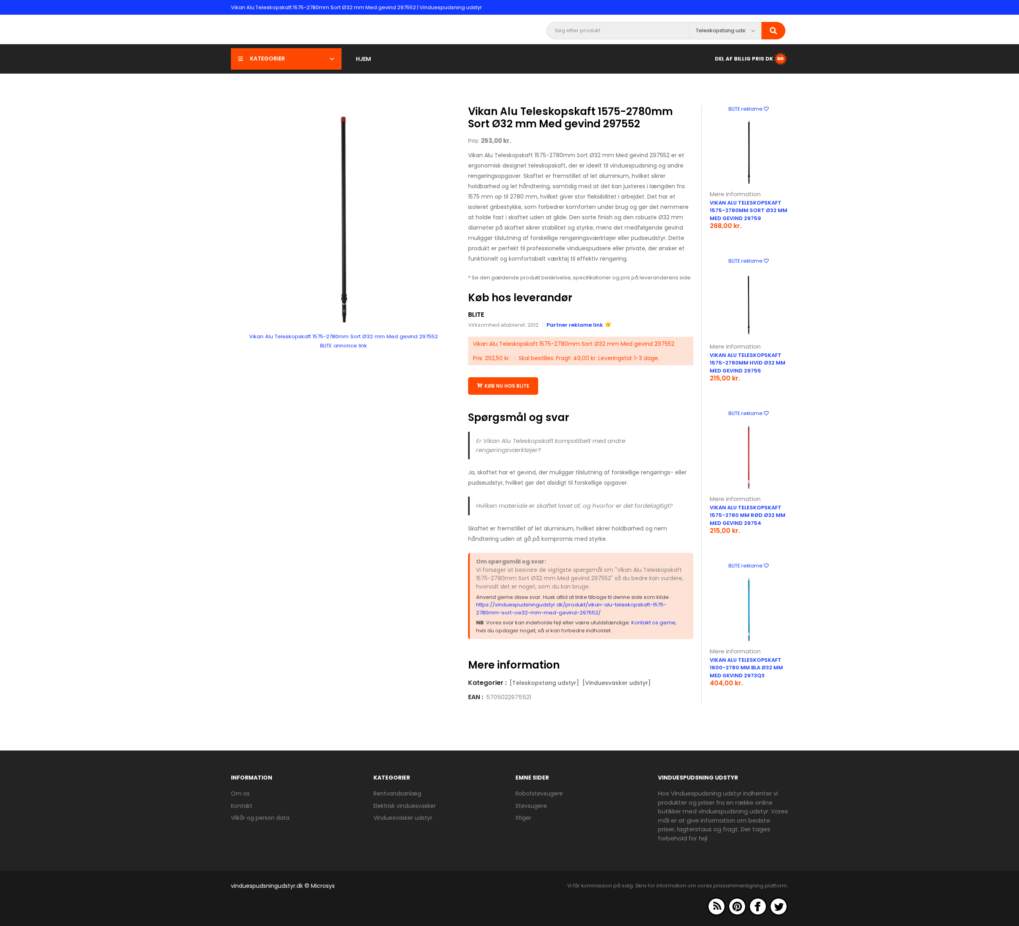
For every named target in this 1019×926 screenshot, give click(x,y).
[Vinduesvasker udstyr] (616, 683)
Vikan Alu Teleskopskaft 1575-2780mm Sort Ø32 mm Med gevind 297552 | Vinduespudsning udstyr (356, 7)
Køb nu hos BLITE (506, 385)
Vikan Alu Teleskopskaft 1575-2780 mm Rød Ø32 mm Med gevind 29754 (747, 515)
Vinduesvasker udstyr (402, 818)
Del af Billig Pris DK (744, 58)
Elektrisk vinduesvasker (404, 806)
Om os (240, 793)
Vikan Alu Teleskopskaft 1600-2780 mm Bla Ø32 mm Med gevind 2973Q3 (746, 667)
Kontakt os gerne (653, 622)
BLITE (476, 314)
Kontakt (241, 806)
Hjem (363, 59)
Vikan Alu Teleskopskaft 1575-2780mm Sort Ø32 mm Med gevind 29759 (748, 210)
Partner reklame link (575, 325)
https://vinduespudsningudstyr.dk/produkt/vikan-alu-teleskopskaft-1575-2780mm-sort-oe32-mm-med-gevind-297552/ (571, 608)
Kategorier (267, 58)
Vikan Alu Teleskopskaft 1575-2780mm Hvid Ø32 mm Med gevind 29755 (747, 362)
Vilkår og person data (260, 818)
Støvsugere (531, 806)
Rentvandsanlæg (397, 793)
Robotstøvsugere (539, 793)
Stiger (523, 818)
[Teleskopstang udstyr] (544, 683)
